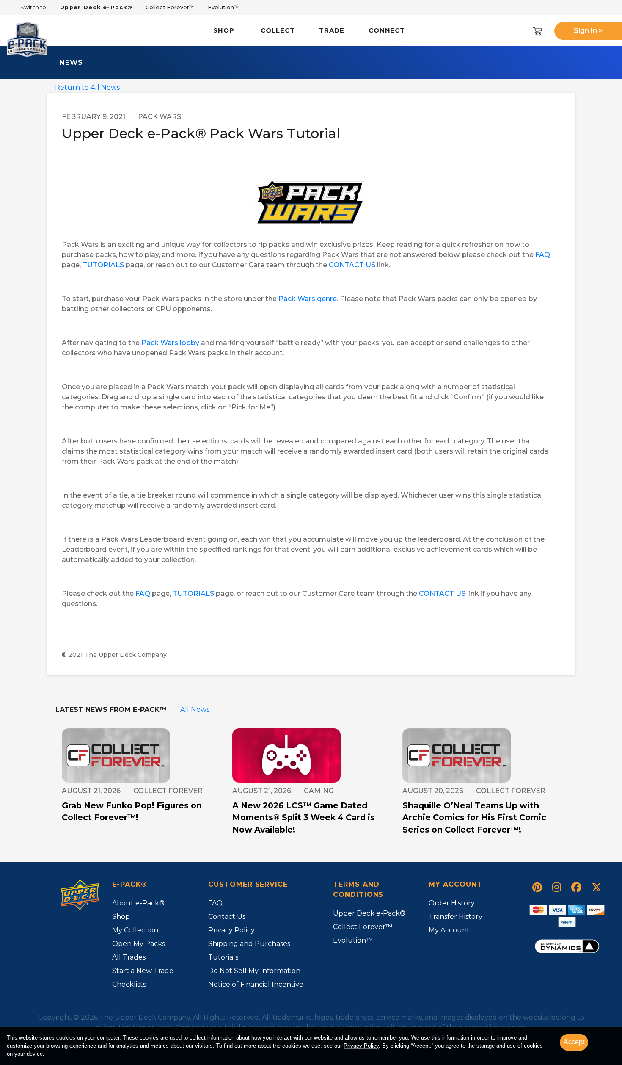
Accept (574, 1042)
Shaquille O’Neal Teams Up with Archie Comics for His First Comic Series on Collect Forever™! (474, 817)
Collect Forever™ (362, 927)
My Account (449, 930)
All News (194, 709)
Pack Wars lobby (170, 343)
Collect (277, 30)
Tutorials (223, 957)
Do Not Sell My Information (254, 971)
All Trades (129, 957)
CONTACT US (352, 265)
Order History (452, 903)
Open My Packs (138, 944)
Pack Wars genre (307, 299)
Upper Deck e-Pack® (369, 913)
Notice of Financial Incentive (255, 984)
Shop (223, 30)
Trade (331, 30)
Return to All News (87, 87)
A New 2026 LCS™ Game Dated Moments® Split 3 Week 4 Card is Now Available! (303, 817)
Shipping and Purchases (249, 944)
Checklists (129, 984)
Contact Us (226, 917)
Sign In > (588, 31)
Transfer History (455, 917)
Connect (387, 30)
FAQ (542, 255)
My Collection (135, 930)
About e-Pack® (138, 903)
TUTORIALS (103, 265)
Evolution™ (353, 940)
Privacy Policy (231, 930)
